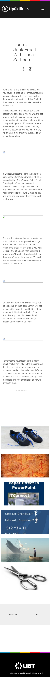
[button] (43, 9)
